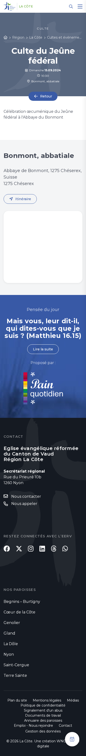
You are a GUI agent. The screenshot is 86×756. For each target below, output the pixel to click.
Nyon (9, 654)
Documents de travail (43, 715)
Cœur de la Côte (19, 612)
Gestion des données (43, 731)
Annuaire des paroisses (43, 720)
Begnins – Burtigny (22, 601)
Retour (46, 96)
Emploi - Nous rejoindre (33, 725)
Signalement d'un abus (43, 710)
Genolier (12, 622)
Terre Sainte (15, 675)
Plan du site (17, 700)
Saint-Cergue (16, 665)
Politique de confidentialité (43, 705)
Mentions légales (47, 700)
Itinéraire (23, 199)
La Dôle (11, 644)
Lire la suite (43, 349)
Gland (9, 633)
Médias (73, 700)
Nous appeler (24, 503)
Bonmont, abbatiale (44, 81)
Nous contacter (26, 496)
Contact (65, 725)
